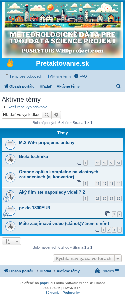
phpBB (45, 283)
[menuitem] (22, 76)
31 (111, 198)
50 (111, 163)
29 (97, 198)
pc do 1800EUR (34, 207)
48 (97, 163)
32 (118, 198)
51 (118, 163)
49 (104, 163)
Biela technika (33, 156)
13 (111, 183)
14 (118, 183)
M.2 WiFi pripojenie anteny (46, 142)
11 (97, 183)
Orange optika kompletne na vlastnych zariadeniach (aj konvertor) (58, 174)
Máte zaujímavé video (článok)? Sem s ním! (64, 223)
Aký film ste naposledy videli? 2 (52, 192)
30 (104, 198)
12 (104, 183)
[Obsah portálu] (10, 63)
